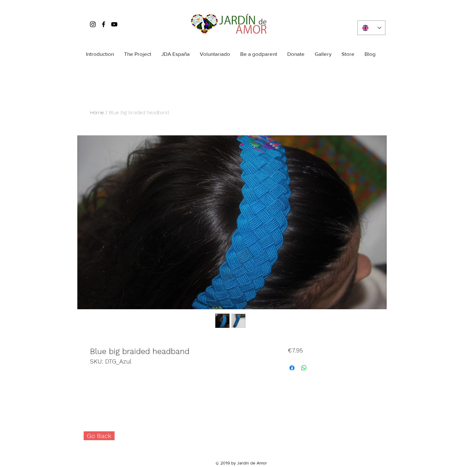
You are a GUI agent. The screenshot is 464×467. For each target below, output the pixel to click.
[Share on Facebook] (292, 368)
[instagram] (93, 24)
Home (97, 112)
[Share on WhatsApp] (304, 368)
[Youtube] (114, 24)
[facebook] (103, 24)
